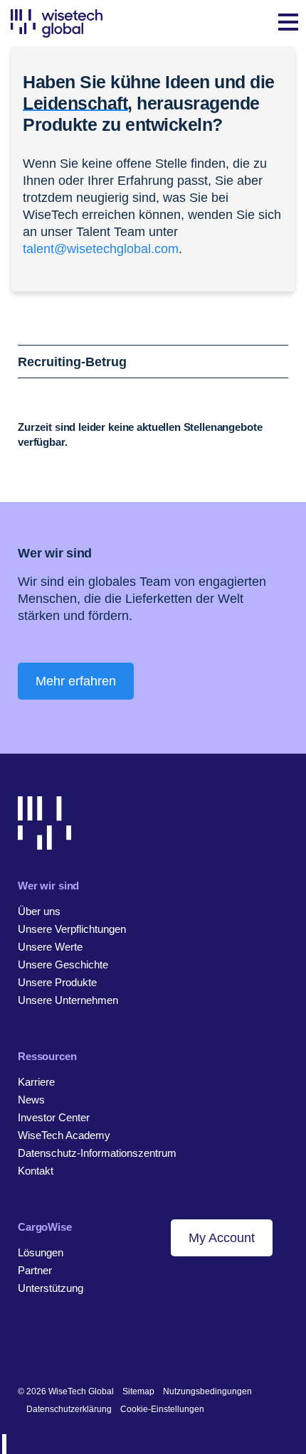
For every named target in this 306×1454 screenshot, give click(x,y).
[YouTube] (90, 1345)
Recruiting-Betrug (72, 362)
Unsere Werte (50, 947)
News (31, 1100)
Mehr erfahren (76, 681)
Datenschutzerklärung (69, 1409)
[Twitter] (68, 1345)
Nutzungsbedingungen (207, 1391)
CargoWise (45, 1227)
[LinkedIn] (24, 1345)
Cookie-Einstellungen (162, 1409)
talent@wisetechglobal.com (101, 249)
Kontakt (35, 1171)
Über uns (39, 911)
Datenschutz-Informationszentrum (97, 1153)
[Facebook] (46, 1345)
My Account (222, 1238)
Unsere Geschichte (63, 964)
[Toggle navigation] (288, 23)
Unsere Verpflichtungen (72, 929)
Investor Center (54, 1117)
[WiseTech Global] (56, 23)
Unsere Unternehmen (68, 1000)
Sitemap (138, 1391)
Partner (35, 1270)
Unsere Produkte (57, 982)
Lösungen (40, 1252)
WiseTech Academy (64, 1135)
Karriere (36, 1082)
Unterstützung (50, 1288)
